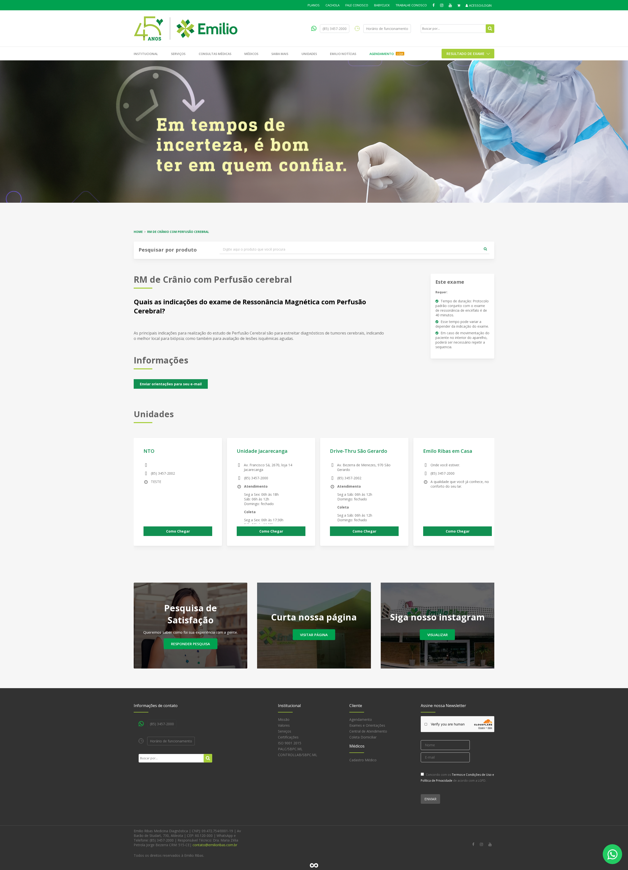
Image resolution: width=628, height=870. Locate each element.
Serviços (178, 54)
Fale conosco (356, 5)
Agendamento (386, 54)
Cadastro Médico (363, 760)
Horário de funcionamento (387, 28)
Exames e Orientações (367, 725)
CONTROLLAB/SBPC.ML (297, 754)
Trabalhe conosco (411, 5)
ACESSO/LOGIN (480, 5)
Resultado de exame (465, 53)
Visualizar (437, 634)
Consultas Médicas (215, 54)
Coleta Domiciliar (363, 737)
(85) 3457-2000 (335, 28)
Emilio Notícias (343, 54)
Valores (284, 725)
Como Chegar (178, 531)
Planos (314, 5)
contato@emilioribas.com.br (215, 845)
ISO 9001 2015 (289, 743)
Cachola (333, 5)
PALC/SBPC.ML (290, 749)
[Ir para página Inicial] (186, 28)
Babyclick (382, 5)
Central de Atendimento (368, 731)
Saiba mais (279, 54)
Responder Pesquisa (190, 643)
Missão (283, 719)
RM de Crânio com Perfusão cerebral (178, 232)
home (138, 232)
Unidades (309, 54)
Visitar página (314, 634)
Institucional (146, 54)
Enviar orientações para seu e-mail (171, 384)
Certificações (288, 737)
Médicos (251, 54)
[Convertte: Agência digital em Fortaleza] (314, 865)
